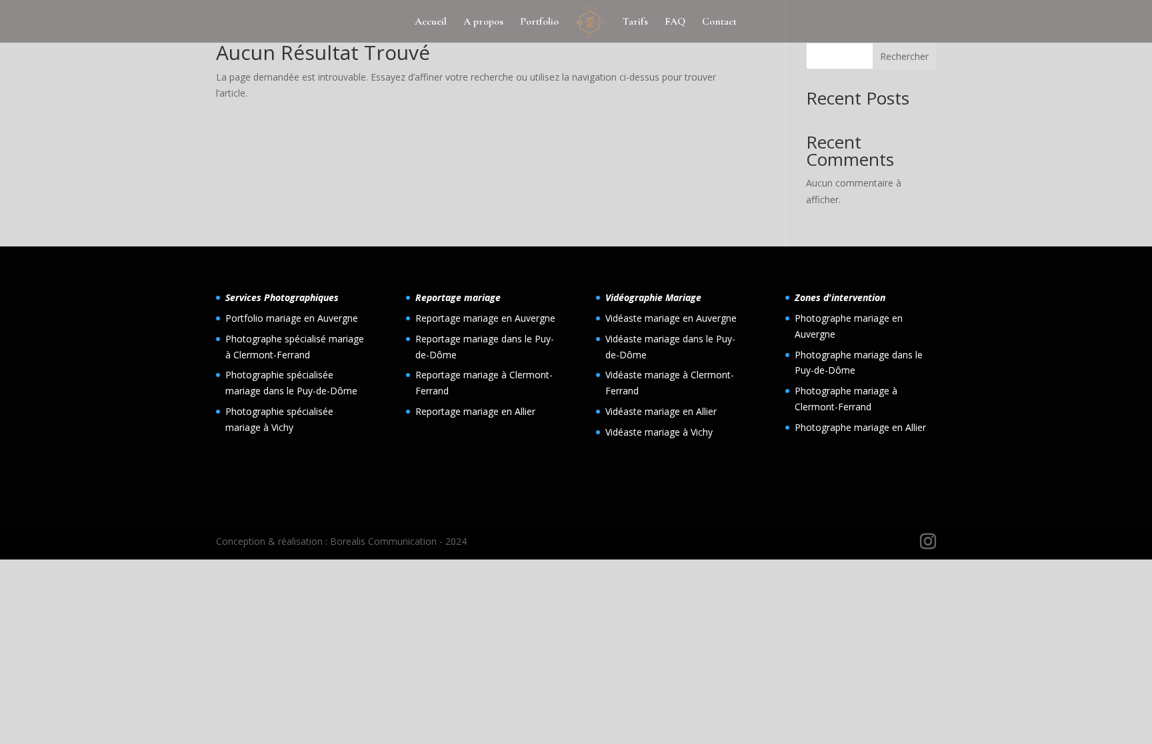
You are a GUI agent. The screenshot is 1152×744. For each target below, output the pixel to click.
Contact (719, 22)
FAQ (675, 22)
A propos (483, 22)
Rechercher (904, 56)
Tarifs (635, 22)
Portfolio (539, 22)
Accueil (431, 22)
